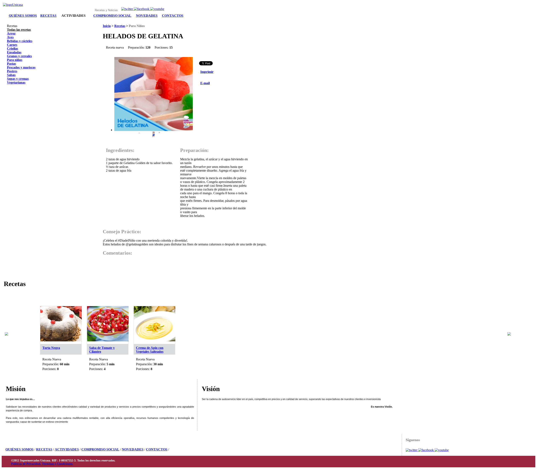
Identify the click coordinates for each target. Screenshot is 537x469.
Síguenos (413, 440)
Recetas (119, 26)
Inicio (107, 26)
